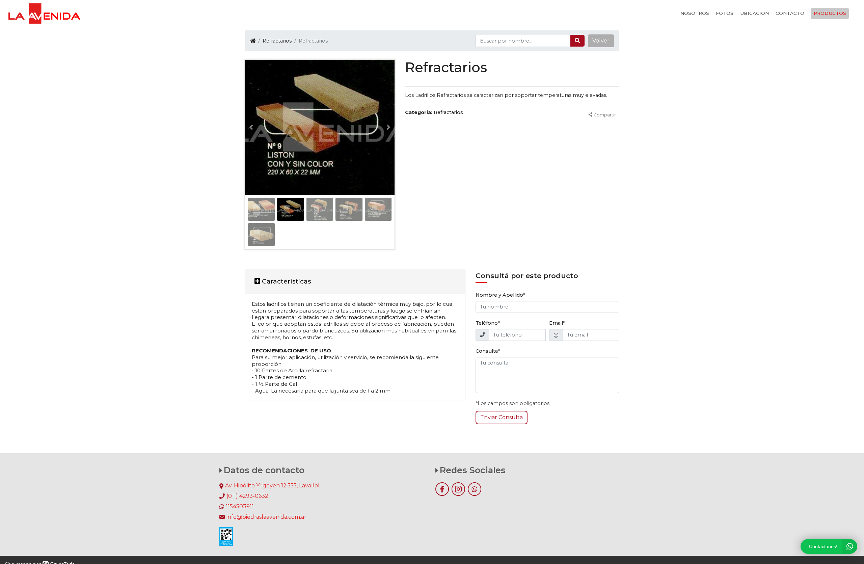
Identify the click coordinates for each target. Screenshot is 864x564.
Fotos (724, 13)
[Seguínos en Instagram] (458, 489)
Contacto (790, 13)
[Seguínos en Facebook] (442, 489)
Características (285, 281)
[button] (601, 40)
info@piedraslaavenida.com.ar (266, 517)
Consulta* (488, 351)
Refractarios (277, 41)
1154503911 (240, 506)
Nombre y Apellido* (500, 295)
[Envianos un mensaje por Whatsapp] (474, 489)
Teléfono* (488, 323)
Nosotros (694, 13)
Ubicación (754, 13)
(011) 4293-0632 (247, 496)
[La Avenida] (44, 13)
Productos (830, 13)
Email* (557, 323)
